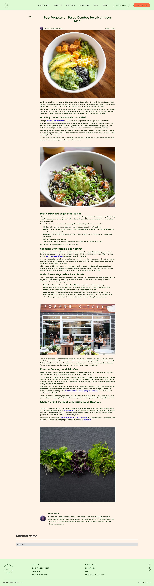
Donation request (40, 568)
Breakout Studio (147, 582)
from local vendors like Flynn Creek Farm (74, 417)
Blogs (106, 5)
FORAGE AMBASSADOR (95, 575)
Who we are (43, 5)
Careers (58, 5)
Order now (87, 420)
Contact (36, 571)
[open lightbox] (77, 64)
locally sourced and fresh (54, 256)
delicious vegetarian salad (55, 121)
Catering (70, 5)
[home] (6, 5)
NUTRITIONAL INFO (40, 575)
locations (84, 5)
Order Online (141, 5)
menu (96, 5)
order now (90, 565)
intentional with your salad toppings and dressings (81, 391)
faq (87, 571)
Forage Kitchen (68, 410)
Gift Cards (121, 5)
